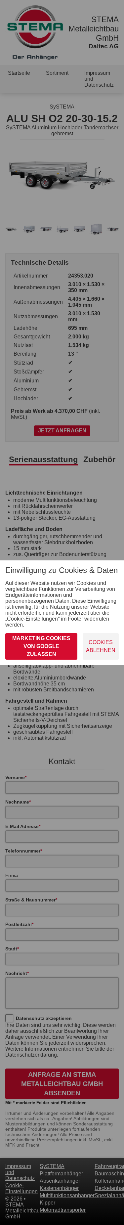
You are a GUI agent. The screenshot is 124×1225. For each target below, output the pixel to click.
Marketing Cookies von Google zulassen (41, 646)
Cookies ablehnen (100, 646)
